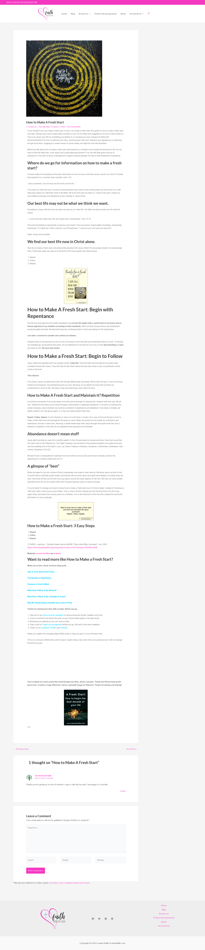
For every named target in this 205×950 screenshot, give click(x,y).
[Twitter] (99, 919)
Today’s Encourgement (163, 917)
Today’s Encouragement (105, 13)
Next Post (132, 749)
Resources (83, 13)
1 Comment (31, 126)
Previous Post (21, 749)
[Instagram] (106, 919)
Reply (123, 791)
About (123, 13)
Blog (73, 13)
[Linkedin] (112, 919)
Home (64, 13)
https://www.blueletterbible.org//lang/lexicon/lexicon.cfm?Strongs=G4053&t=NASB (62, 547)
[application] (89, 14)
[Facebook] (93, 919)
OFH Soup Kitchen (43, 776)
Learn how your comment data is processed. (69, 883)
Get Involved (135, 13)
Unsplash (57, 553)
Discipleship (44, 126)
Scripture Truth (58, 126)
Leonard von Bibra (42, 553)
